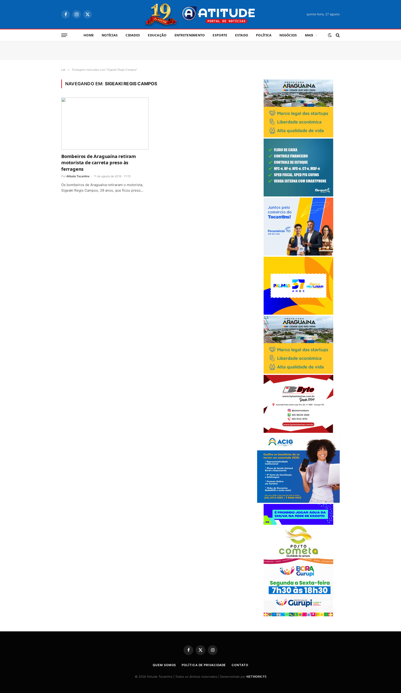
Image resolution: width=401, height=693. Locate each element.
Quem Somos (164, 665)
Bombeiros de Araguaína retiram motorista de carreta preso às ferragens (98, 162)
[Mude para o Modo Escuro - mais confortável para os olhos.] (330, 35)
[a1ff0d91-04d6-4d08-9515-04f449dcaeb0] (298, 254)
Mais (309, 35)
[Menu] (64, 35)
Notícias (110, 35)
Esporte (220, 35)
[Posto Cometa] (298, 556)
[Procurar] (337, 35)
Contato (240, 665)
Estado (241, 35)
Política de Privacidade (204, 665)
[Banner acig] (298, 501)
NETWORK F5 (256, 676)
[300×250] (298, 313)
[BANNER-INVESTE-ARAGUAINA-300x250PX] (298, 136)
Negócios (288, 35)
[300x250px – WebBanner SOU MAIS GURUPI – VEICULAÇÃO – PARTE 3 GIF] (298, 615)
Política (264, 35)
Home (89, 35)
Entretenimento (190, 35)
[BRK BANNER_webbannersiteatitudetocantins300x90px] (298, 523)
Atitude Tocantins (77, 176)
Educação (157, 35)
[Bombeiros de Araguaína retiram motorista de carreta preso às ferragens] (105, 123)
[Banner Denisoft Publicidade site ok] (298, 195)
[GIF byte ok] (298, 432)
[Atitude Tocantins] (200, 14)
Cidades (133, 35)
